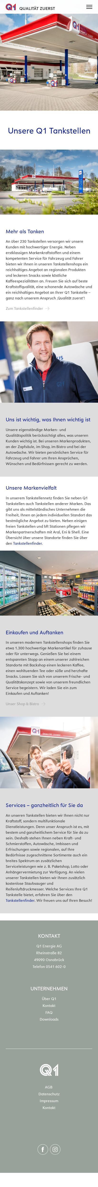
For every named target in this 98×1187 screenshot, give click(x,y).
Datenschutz (49, 1093)
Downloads (49, 1019)
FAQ (49, 1012)
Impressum (49, 1100)
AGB (48, 1086)
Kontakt (49, 1005)
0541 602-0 (56, 966)
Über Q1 (49, 998)
